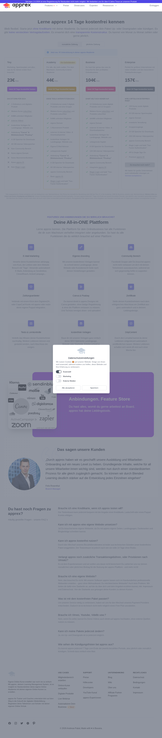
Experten (94, 5)
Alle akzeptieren (68, 388)
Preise (66, 5)
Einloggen (154, 5)
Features (49, 5)
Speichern (94, 388)
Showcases (79, 5)
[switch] (59, 371)
